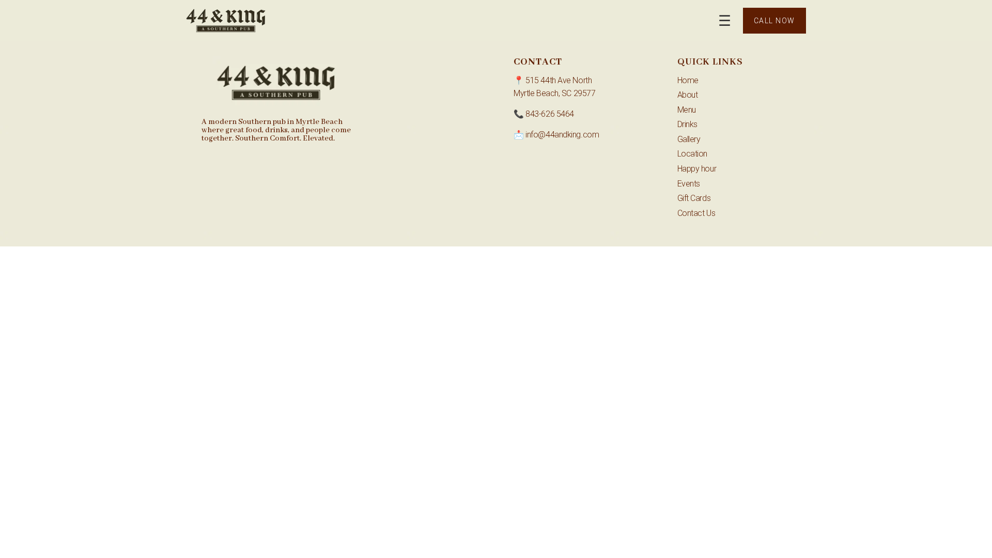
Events (688, 184)
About (687, 95)
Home (688, 80)
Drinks (687, 124)
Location (692, 154)
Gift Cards (694, 198)
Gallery (689, 139)
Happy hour (697, 169)
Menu (686, 110)
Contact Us (696, 213)
